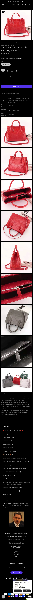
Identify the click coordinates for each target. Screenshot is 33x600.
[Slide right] (20, 42)
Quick (4, 426)
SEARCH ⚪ (6, 434)
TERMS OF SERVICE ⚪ (8, 437)
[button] (3, 5)
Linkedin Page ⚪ (7, 465)
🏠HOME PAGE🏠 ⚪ (8, 454)
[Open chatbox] (29, 597)
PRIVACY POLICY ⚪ (8, 448)
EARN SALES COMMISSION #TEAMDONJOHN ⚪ (14, 458)
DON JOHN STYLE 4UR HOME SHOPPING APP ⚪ (14, 468)
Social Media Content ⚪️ (9, 475)
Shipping (8, 55)
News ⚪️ (5, 478)
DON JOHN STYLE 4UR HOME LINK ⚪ (12, 472)
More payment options (16, 90)
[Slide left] (13, 42)
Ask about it (26, 590)
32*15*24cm (6, 64)
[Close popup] (30, 581)
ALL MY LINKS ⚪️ (7, 494)
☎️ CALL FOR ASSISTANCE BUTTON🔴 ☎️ (13, 430)
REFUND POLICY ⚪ (8, 441)
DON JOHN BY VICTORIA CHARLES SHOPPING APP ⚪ (16, 461)
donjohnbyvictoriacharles (14, 599)
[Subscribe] (24, 567)
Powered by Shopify (23, 599)
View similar (17, 590)
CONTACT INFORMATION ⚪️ (9, 451)
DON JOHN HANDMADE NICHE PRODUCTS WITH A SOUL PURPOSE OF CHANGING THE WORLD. (16, 483)
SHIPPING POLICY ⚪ (8, 444)
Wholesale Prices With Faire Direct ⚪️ (12, 487)
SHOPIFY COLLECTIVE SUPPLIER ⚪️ (11, 491)
